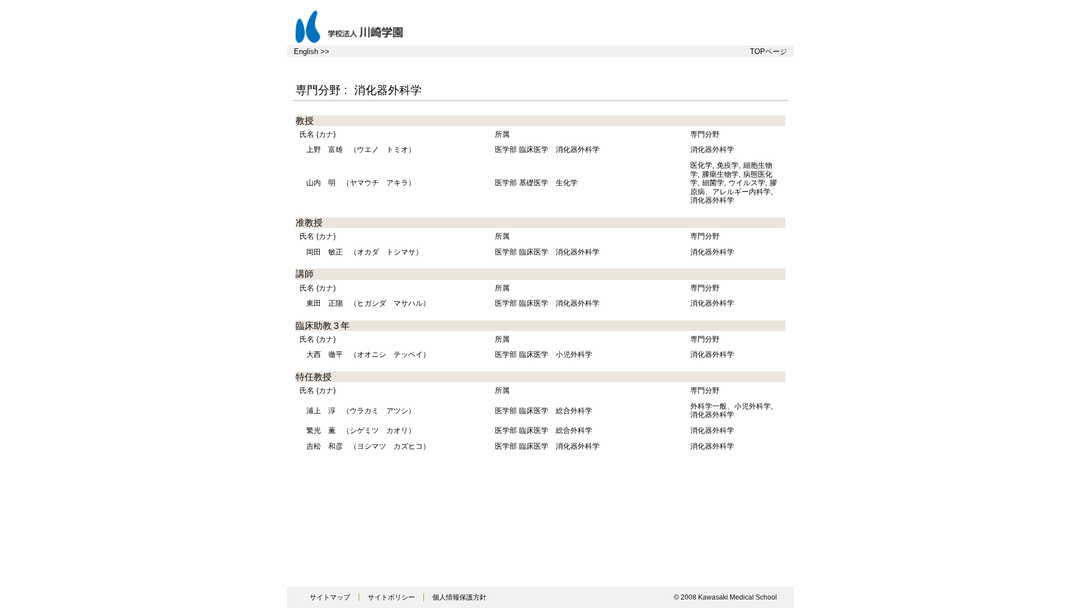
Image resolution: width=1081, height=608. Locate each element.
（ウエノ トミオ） (361, 149)
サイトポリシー (391, 597)
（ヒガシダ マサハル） (368, 303)
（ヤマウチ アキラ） (361, 182)
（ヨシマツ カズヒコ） (368, 446)
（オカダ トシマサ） (364, 252)
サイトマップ (330, 597)
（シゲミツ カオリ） (361, 430)
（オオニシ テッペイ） (368, 354)
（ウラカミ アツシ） (361, 410)
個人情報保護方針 (459, 597)
